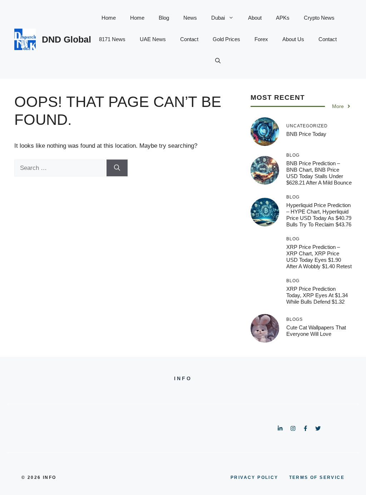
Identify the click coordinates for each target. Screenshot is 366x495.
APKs (283, 18)
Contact (189, 39)
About (255, 18)
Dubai (218, 18)
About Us (293, 39)
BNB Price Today (306, 134)
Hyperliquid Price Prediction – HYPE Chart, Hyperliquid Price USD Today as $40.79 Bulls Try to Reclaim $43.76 (318, 214)
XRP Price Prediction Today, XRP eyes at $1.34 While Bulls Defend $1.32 (317, 295)
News (190, 18)
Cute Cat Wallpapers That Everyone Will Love (316, 330)
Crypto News (319, 18)
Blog (164, 18)
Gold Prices (226, 39)
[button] (218, 61)
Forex (261, 39)
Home (109, 18)
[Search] (117, 168)
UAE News (153, 39)
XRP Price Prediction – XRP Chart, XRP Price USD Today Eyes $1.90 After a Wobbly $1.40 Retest (319, 256)
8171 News (112, 39)
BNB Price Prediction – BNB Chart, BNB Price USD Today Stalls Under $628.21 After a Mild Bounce (319, 173)
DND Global (66, 39)
